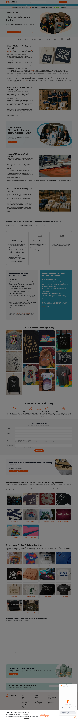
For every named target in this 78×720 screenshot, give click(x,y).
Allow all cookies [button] (42, 714)
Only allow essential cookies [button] (44, 716)
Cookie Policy (26, 717)
